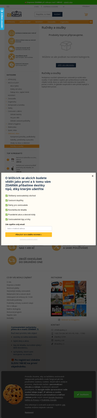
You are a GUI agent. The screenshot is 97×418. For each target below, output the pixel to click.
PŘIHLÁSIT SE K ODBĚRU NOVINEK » (28, 235)
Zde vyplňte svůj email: (15, 224)
